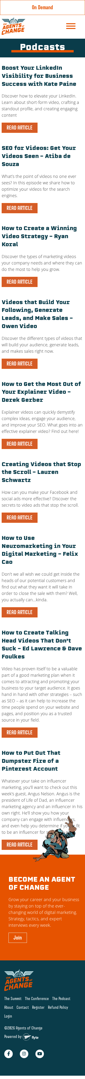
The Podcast (61, 998)
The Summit (12, 998)
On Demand (42, 7)
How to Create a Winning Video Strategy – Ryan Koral (39, 237)
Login (8, 1016)
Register (38, 1007)
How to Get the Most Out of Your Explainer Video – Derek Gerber (41, 392)
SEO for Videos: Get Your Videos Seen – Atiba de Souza (39, 156)
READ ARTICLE (20, 128)
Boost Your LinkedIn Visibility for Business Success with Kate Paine (39, 76)
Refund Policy (58, 1007)
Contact (23, 1007)
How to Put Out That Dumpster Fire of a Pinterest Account (31, 761)
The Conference (37, 998)
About (8, 1007)
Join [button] (17, 938)
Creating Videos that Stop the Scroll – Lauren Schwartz (41, 473)
